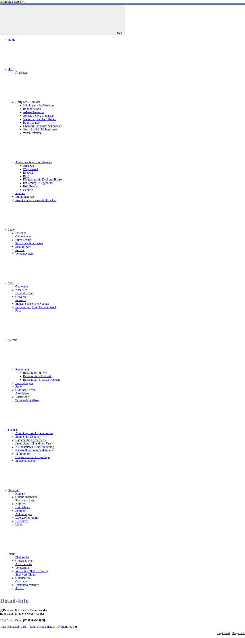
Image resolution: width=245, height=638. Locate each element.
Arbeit (11, 283)
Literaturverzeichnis (27, 584)
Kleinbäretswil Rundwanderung (34, 447)
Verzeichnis (22, 567)
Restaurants (22, 369)
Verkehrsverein (24, 253)
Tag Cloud (223, 633)
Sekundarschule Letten (29, 243)
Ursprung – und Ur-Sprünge (32, 457)
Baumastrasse (31, 122)
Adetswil (28, 165)
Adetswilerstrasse (33, 112)
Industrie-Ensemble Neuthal (32, 303)
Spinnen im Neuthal (27, 436)
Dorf (10, 69)
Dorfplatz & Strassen (28, 102)
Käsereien (21, 289)
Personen (20, 233)
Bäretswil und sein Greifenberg (34, 450)
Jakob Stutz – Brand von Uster (33, 443)
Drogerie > (238, 633)
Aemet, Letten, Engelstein (38, 115)
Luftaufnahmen (24, 196)
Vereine (19, 250)
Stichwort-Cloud (25, 574)
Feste (18, 386)
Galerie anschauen (26, 497)
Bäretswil (13, 626)
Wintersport (22, 396)
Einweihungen (24, 383)
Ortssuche (21, 581)
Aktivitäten (22, 393)
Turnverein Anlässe (27, 400)
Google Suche (24, 560)
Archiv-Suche (23, 564)
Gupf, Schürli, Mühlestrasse (40, 129)
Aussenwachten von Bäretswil (33, 162)
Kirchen (20, 193)
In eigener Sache (25, 460)
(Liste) (23, 626)
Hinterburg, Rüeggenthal (38, 183)
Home (11, 39)
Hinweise (13, 490)
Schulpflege (22, 246)
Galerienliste (22, 578)
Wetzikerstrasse (32, 132)
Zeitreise (20, 510)
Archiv (19, 588)
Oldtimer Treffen (25, 390)
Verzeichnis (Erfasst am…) (31, 571)
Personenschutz (24, 500)
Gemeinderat (23, 236)
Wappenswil (30, 169)
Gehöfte (28, 189)
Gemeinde (21, 286)
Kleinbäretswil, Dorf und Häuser (43, 179)
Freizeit (12, 340)
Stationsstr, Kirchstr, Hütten (39, 119)
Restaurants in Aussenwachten (41, 379)
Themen (13, 429)
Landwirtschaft (24, 293)
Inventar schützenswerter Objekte (35, 200)
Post (17, 310)
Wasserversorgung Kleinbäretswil (35, 307)
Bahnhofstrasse (32, 108)
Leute (11, 229)
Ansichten (21, 72)
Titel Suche (22, 557)
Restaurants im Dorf (35, 372)
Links (18, 524)
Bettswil (28, 172)
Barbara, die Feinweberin (30, 440)
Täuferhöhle (22, 453)
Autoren (20, 503)
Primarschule (23, 239)
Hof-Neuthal (30, 186)
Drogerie (62, 626)
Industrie (20, 300)
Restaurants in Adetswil (37, 376)
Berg (26, 176)
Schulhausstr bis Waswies (38, 105)
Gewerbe (20, 296)
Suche (11, 553)
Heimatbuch (22, 507)
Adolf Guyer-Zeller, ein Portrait (34, 433)
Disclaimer (21, 521)
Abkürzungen (23, 514)
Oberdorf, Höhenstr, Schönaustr (42, 126)
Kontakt (20, 493)
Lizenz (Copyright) (26, 517)
